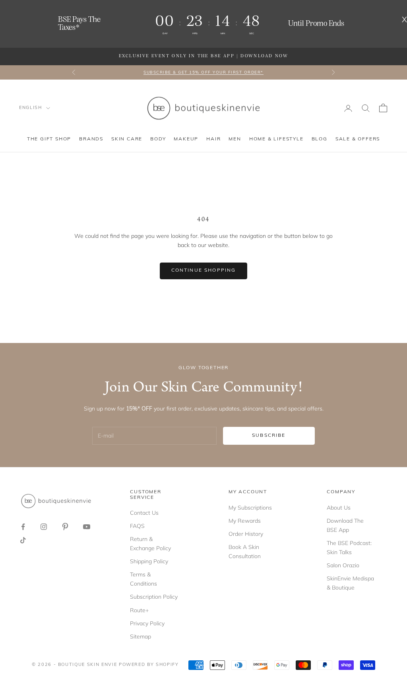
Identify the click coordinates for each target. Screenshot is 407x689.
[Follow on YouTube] (87, 527)
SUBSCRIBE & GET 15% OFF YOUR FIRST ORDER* (203, 72)
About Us (339, 507)
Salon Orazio (343, 565)
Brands (91, 139)
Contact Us (144, 512)
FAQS (137, 525)
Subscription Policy (154, 596)
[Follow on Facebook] (23, 527)
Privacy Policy (147, 623)
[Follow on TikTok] (23, 540)
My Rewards (245, 520)
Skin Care (126, 139)
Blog (320, 139)
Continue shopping (203, 270)
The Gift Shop (49, 139)
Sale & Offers (357, 139)
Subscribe (268, 435)
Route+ (139, 610)
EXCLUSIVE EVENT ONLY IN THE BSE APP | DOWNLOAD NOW (203, 56)
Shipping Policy (149, 561)
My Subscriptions (250, 507)
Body (158, 139)
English (30, 108)
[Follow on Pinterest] (65, 526)
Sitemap (140, 636)
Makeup (186, 139)
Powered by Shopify (149, 665)
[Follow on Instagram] (44, 527)
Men (235, 139)
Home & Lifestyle (276, 139)
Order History (246, 533)
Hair (213, 139)
